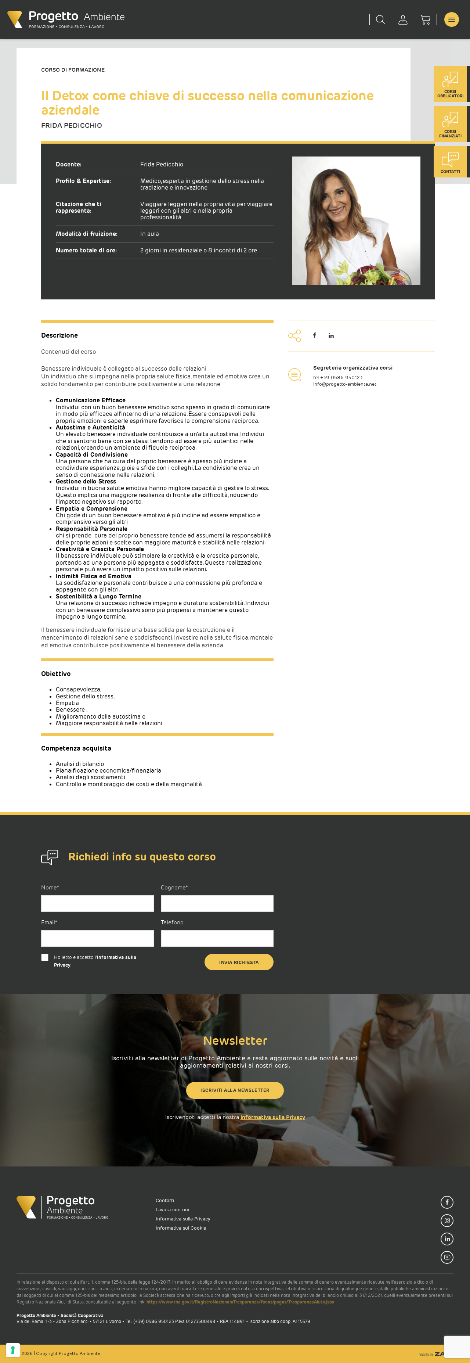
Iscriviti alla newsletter (235, 1090)
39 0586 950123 (343, 377)
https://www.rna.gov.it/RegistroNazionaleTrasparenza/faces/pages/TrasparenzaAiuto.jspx (241, 1302)
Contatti (165, 1200)
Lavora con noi (172, 1209)
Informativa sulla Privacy (273, 1117)
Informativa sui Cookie (181, 1228)
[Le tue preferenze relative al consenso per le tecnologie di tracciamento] (13, 1350)
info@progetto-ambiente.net (344, 384)
